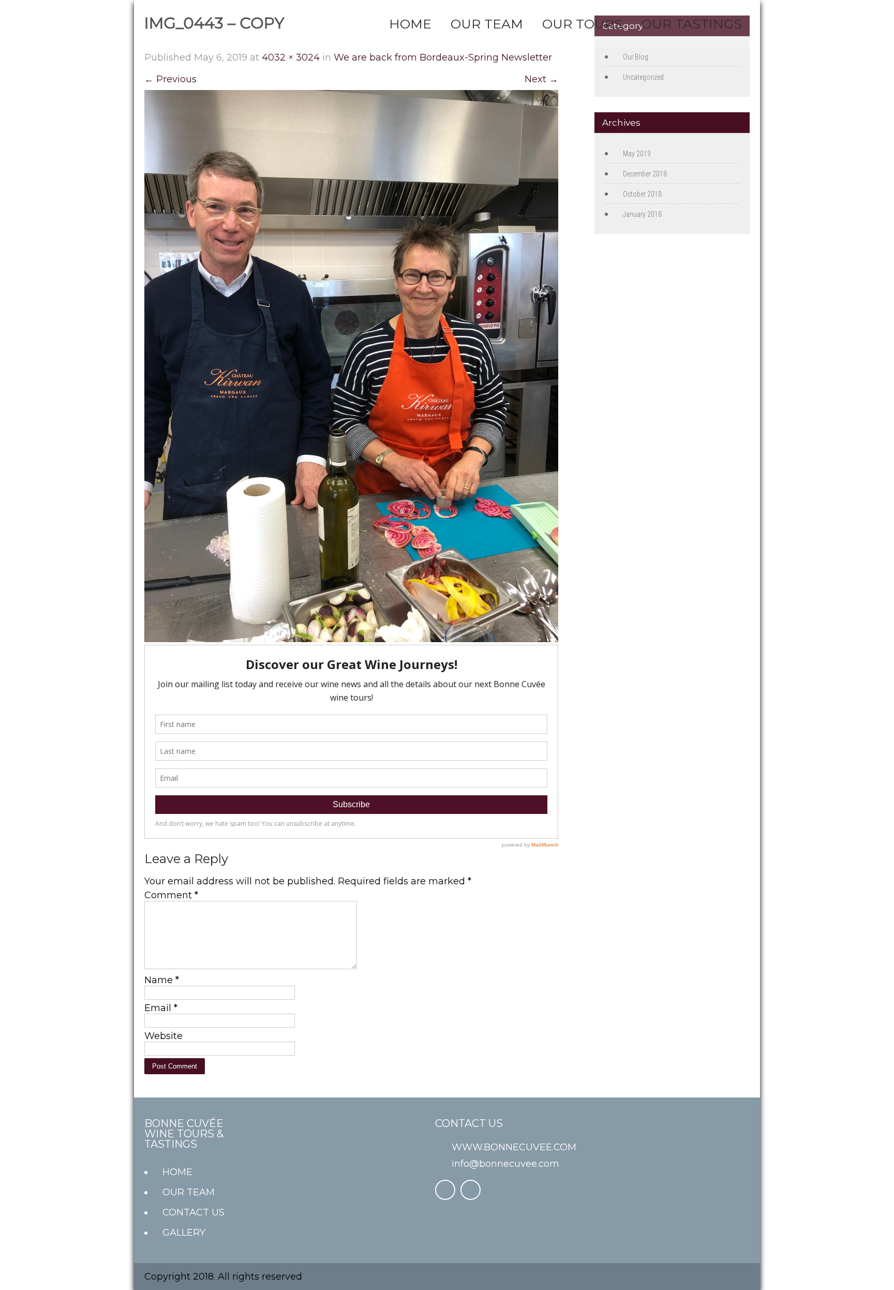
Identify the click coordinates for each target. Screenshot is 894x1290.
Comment (171, 895)
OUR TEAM (487, 24)
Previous (170, 79)
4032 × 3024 (291, 57)
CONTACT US (193, 1212)
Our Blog (635, 57)
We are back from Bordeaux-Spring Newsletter (443, 57)
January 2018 (642, 214)
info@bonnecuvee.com (505, 1163)
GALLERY (183, 1232)
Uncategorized (643, 77)
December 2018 (645, 174)
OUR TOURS (582, 24)
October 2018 (642, 194)
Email (160, 1008)
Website (163, 1036)
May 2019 (637, 154)
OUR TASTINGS (692, 24)
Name (161, 980)
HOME (410, 24)
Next (541, 79)
